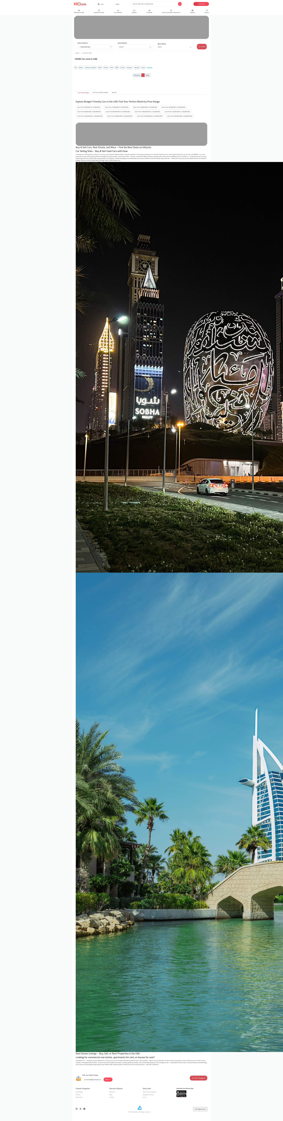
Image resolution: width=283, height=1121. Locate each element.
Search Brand (122, 43)
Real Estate (79, 1092)
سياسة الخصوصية (148, 1094)
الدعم (144, 1097)
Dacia (99, 67)
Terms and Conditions (149, 1092)
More (160, 47)
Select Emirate (82, 43)
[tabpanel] (141, 108)
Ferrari (106, 67)
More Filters (162, 44)
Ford (111, 67)
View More (149, 67)
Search (203, 46)
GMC (117, 67)
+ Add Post (201, 3)
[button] (117, 4)
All (75, 67)
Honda (122, 67)
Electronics (79, 1097)
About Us (112, 1092)
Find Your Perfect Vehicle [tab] (100, 92)
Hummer (129, 67)
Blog (110, 1094)
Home (77, 52)
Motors (78, 1094)
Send (107, 1079)
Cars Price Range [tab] (83, 92)
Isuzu (143, 67)
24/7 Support (200, 1078)
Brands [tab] (114, 92)
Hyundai (136, 67)
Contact (111, 1097)
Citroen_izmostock (90, 67)
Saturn (81, 67)
